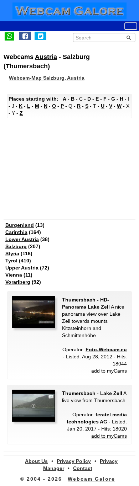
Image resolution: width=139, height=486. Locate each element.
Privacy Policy (74, 461)
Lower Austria (22, 239)
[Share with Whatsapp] (9, 36)
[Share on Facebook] (25, 36)
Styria (12, 253)
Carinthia (16, 232)
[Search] (128, 38)
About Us (36, 461)
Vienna (13, 275)
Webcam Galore (91, 479)
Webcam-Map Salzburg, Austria (46, 78)
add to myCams (109, 371)
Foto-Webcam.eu (106, 349)
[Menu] (130, 26)
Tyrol (11, 260)
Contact (82, 468)
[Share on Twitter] (40, 36)
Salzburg (16, 246)
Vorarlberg (17, 282)
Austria (46, 56)
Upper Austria (21, 268)
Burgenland (19, 225)
